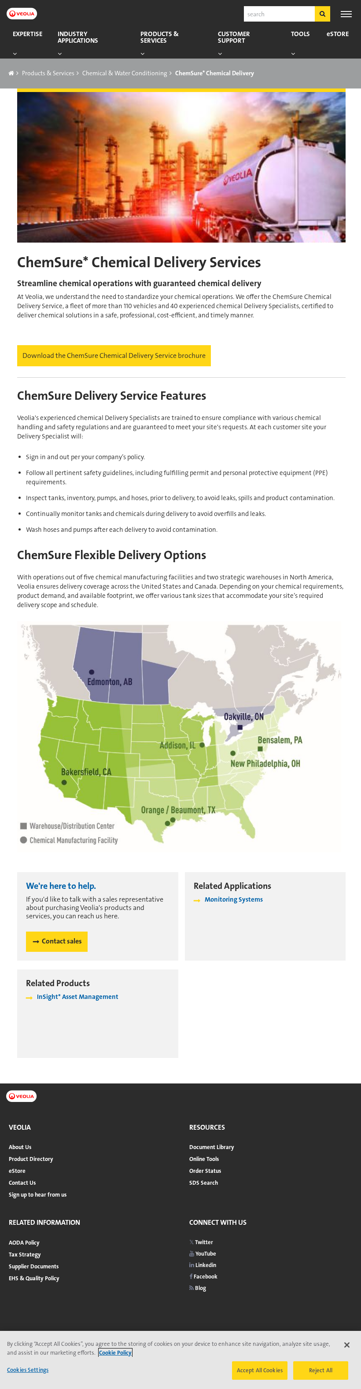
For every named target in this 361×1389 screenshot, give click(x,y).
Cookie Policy (115, 1352)
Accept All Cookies (260, 1370)
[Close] (347, 1345)
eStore (338, 33)
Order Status (205, 1171)
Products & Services (159, 37)
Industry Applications (78, 37)
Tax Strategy (25, 1254)
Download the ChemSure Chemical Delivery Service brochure (114, 355)
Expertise (27, 33)
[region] (180, 1360)
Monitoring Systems (234, 899)
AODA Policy (24, 1242)
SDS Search (203, 1182)
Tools (300, 33)
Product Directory (31, 1159)
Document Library (211, 1147)
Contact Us (22, 1182)
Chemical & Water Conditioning (124, 73)
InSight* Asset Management (77, 996)
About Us (20, 1147)
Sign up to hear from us (37, 1194)
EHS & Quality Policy (34, 1278)
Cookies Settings (27, 1370)
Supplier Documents (34, 1266)
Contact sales (62, 941)
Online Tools (204, 1159)
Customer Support (234, 37)
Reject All (320, 1370)
